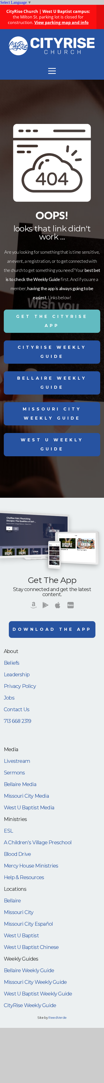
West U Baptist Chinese (31, 947)
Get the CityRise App (52, 321)
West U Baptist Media (29, 808)
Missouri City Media (26, 796)
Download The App (52, 629)
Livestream (17, 761)
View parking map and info (61, 22)
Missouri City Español (28, 924)
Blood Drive (17, 854)
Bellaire (12, 901)
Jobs (9, 698)
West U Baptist (21, 936)
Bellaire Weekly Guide (52, 383)
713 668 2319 (17, 721)
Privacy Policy (20, 686)
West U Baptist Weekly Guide (38, 994)
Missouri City (19, 912)
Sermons (14, 773)
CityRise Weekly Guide (52, 352)
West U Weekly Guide (52, 444)
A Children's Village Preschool (37, 842)
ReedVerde (57, 1017)
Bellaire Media (20, 784)
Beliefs (11, 663)
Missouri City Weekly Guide (52, 414)
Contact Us (16, 709)
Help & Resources (24, 877)
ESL (8, 831)
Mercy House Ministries (31, 866)
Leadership (17, 675)
